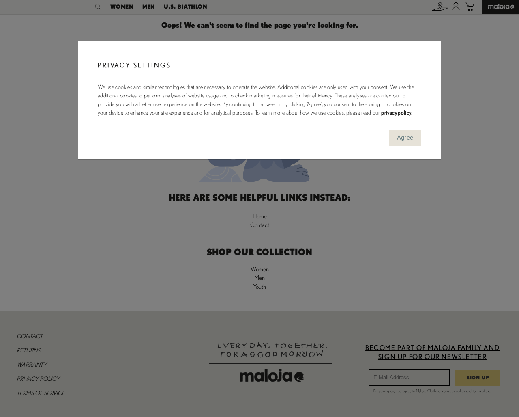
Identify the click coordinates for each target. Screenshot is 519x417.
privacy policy (396, 113)
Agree (405, 137)
